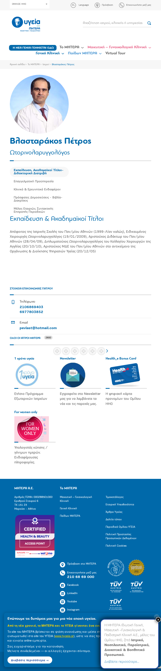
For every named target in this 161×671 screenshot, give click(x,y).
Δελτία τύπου (114, 519)
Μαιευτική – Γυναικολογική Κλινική (117, 47)
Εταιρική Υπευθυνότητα (120, 504)
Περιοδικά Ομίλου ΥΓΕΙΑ (120, 527)
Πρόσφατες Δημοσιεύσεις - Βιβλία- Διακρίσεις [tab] (38, 199)
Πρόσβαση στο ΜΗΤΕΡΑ (81, 563)
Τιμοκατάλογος (114, 497)
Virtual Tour (115, 53)
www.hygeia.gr (64, 636)
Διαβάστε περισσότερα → (30, 660)
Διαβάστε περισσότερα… (121, 662)
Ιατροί (46, 64)
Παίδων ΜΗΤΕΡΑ (82, 53)
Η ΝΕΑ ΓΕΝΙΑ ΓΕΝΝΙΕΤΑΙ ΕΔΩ (33, 47)
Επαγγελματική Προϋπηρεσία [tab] (34, 181)
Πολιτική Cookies (116, 545)
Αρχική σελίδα (17, 64)
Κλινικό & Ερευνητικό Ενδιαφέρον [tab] (37, 189)
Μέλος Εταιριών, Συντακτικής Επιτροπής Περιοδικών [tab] (33, 210)
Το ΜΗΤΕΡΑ (69, 47)
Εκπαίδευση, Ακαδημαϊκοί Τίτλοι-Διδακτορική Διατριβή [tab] (38, 172)
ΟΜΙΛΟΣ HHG (19, 4)
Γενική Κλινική (48, 53)
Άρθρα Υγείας (114, 512)
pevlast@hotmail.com (38, 328)
